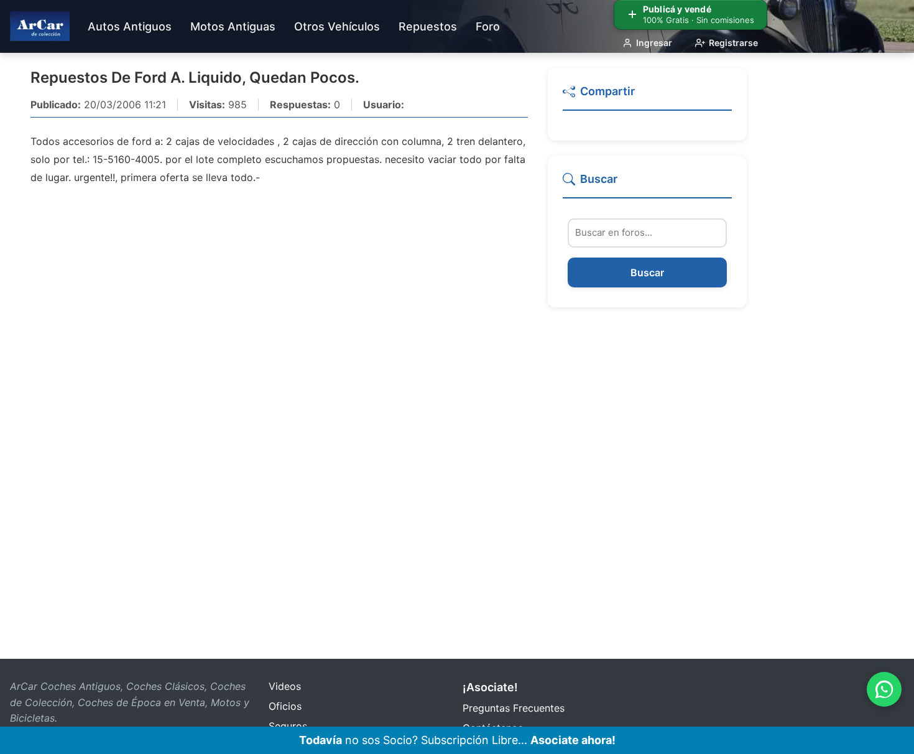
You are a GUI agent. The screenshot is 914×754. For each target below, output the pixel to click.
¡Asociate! (490, 687)
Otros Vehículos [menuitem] (337, 26)
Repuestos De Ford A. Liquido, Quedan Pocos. (194, 77)
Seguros (288, 726)
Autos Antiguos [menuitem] (130, 26)
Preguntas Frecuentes (514, 708)
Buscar (647, 272)
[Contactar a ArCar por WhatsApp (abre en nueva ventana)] (884, 689)
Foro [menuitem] (488, 26)
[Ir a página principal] (40, 26)
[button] (647, 97)
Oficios (285, 706)
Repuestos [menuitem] (428, 26)
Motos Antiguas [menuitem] (232, 26)
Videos (285, 686)
